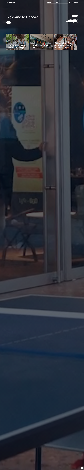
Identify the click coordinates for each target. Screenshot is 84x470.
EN (69, 2)
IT (72, 2)
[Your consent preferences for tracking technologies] (82, 468)
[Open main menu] (77, 2)
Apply (75, 15)
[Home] (10, 2)
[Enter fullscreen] (10, 22)
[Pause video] (7, 22)
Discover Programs (72, 19)
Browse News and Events (71, 22)
